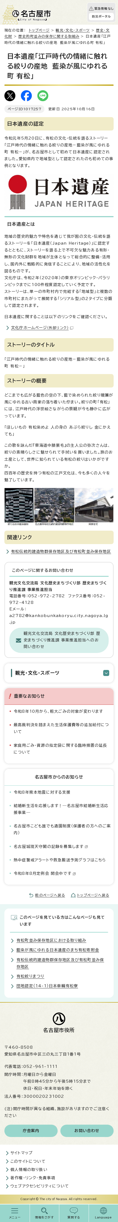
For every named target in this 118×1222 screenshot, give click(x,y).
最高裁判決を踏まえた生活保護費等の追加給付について (61, 728)
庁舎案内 (31, 1131)
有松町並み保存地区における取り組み (51, 940)
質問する (74, 1217)
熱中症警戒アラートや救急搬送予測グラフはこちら (60, 860)
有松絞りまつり (30, 976)
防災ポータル (101, 16)
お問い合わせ (86, 1131)
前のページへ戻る (50, 895)
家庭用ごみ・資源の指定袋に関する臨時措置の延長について (60, 748)
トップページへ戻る (93, 895)
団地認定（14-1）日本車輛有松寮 (47, 986)
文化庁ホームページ (40, 328)
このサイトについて (28, 1161)
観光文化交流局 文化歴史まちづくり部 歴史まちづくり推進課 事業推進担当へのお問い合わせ (62, 640)
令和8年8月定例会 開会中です (42, 873)
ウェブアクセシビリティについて (39, 1186)
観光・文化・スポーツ (73, 30)
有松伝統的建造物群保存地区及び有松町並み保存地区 (61, 551)
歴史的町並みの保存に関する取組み (48, 36)
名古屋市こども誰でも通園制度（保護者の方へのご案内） (62, 829)
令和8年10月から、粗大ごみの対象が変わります (58, 711)
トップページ (39, 30)
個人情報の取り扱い (28, 1170)
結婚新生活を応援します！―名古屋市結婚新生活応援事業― (61, 809)
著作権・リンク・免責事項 (32, 1178)
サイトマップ (21, 1153)
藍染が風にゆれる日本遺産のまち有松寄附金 (57, 950)
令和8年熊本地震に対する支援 (42, 792)
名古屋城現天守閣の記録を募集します (48, 846)
